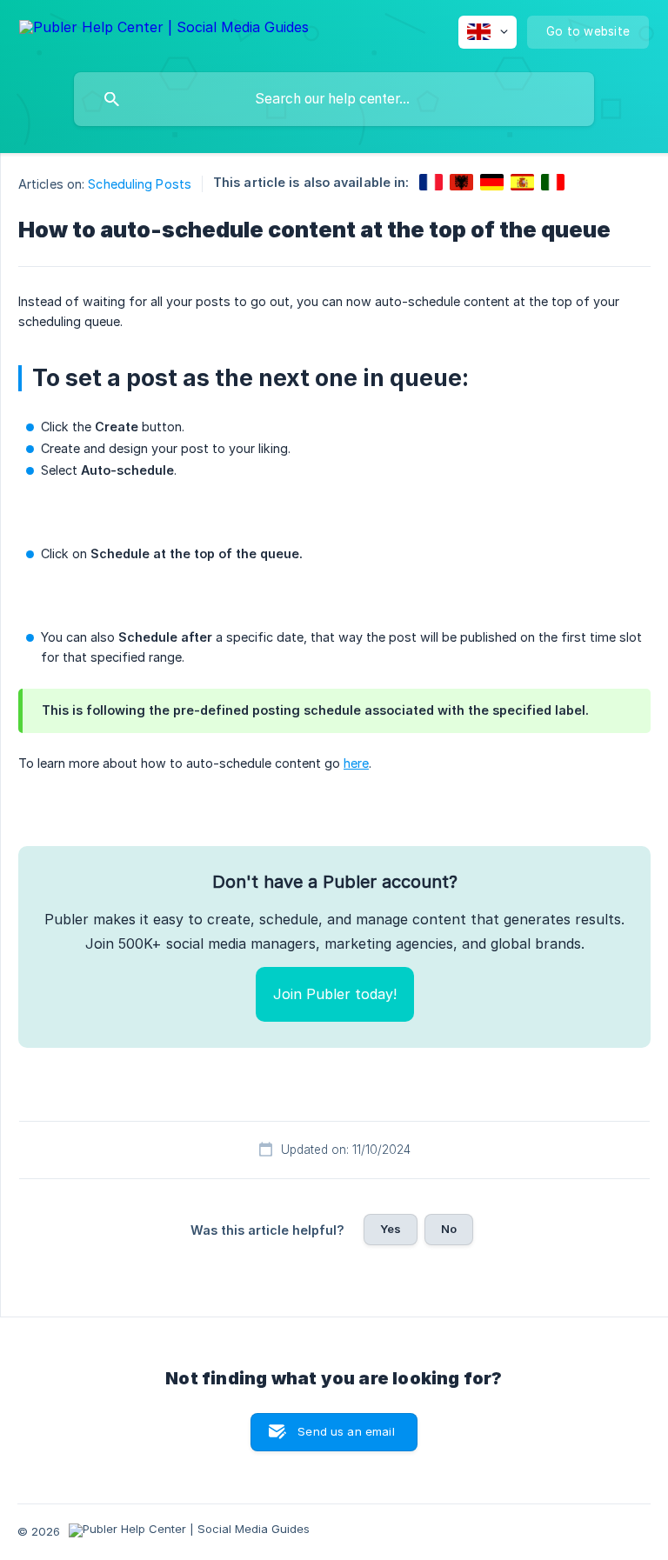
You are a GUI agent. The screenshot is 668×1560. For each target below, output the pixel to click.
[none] (164, 30)
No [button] (449, 1229)
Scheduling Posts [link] (139, 184)
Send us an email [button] (345, 1431)
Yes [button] (390, 1229)
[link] (431, 182)
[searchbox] (334, 99)
